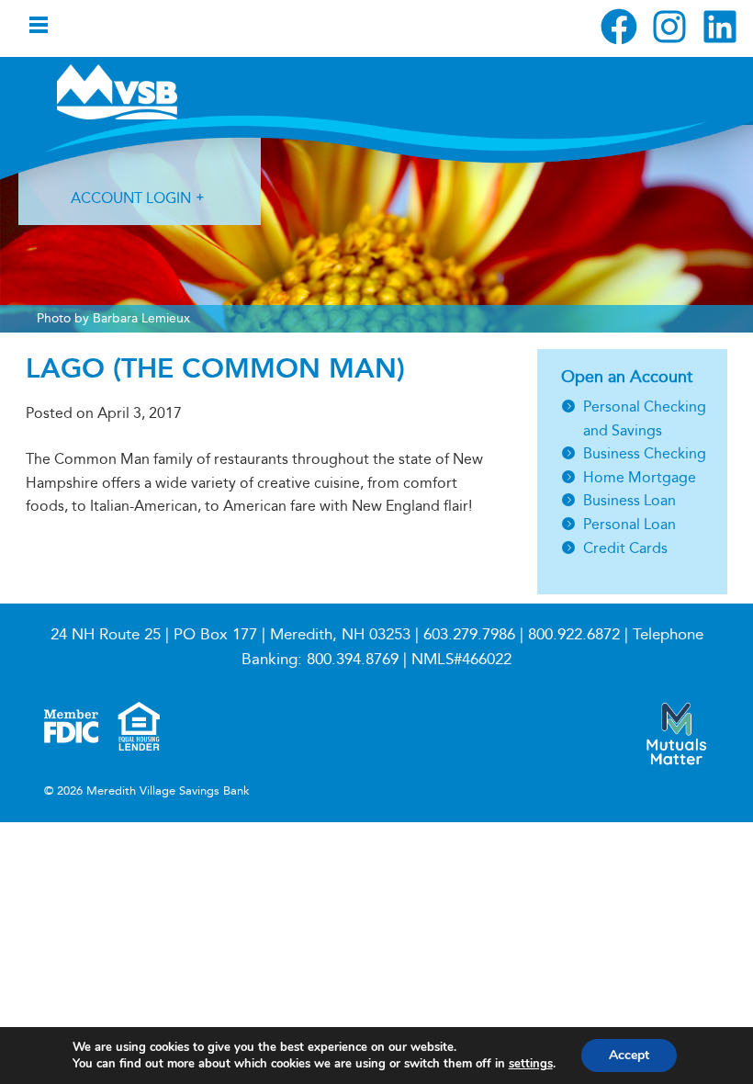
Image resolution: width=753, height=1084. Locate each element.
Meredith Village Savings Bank (154, 91)
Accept (629, 1055)
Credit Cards (625, 548)
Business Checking (644, 453)
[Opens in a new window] (619, 26)
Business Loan (629, 500)
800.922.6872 (574, 634)
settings (531, 1064)
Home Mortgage (639, 477)
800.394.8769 (353, 659)
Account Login (131, 198)
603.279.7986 (469, 634)
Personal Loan (629, 524)
